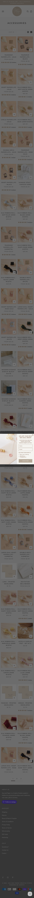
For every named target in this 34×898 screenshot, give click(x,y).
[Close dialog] (32, 435)
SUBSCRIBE (25, 460)
